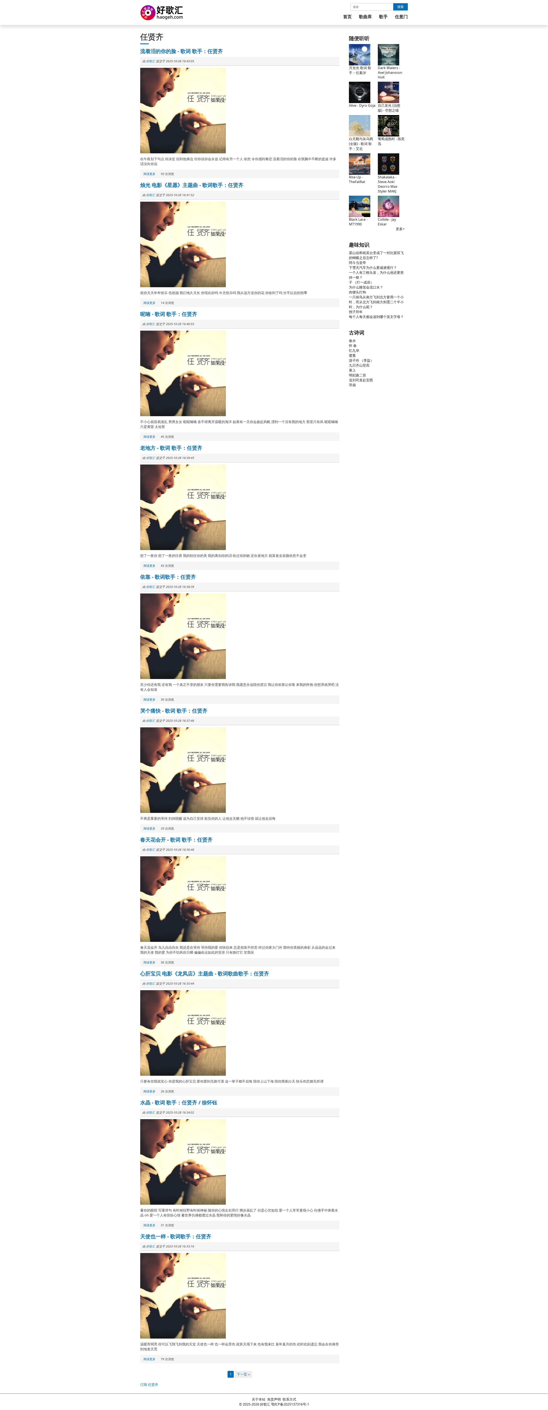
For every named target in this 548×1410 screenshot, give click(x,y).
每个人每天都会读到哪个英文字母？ (376, 316)
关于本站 (258, 1399)
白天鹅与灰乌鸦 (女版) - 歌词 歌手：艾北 (361, 143)
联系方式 (289, 1399)
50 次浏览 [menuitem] (167, 174)
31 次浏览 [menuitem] (167, 1225)
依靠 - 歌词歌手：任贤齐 (168, 576)
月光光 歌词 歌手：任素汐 (360, 70)
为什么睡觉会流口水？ (366, 287)
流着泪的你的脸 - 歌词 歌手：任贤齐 (181, 51)
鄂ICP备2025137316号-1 (290, 1404)
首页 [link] (347, 16)
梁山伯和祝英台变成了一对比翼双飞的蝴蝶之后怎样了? (376, 255)
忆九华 (354, 350)
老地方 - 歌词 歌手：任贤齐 (171, 447)
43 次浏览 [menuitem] (167, 566)
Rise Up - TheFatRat (357, 179)
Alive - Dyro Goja (362, 105)
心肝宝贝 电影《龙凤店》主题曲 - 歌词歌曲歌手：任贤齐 (204, 973)
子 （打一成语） (361, 282)
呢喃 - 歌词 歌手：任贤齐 (168, 313)
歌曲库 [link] (365, 16)
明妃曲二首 (357, 375)
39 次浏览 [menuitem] (167, 699)
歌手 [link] (383, 16)
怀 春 (353, 345)
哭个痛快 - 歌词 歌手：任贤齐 (173, 710)
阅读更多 (149, 174)
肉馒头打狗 (357, 292)
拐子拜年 (356, 311)
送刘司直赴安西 (361, 380)
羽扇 (352, 385)
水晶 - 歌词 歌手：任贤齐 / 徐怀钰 (178, 1102)
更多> (400, 228)
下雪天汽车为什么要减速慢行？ (373, 267)
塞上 (352, 370)
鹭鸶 (352, 355)
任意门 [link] (401, 16)
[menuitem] (347, 16)
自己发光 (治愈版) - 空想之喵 (389, 108)
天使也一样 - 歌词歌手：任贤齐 (175, 1236)
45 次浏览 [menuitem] (167, 437)
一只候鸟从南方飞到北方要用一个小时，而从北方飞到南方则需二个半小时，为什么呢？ (376, 302)
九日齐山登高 (359, 365)
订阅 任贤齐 (149, 1384)
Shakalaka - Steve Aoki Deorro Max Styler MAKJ (387, 184)
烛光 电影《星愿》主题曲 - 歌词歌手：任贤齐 (191, 184)
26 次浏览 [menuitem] (167, 1091)
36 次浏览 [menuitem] (167, 962)
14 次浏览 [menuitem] (167, 303)
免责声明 (274, 1399)
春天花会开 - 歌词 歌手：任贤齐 (176, 839)
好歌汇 (150, 61)
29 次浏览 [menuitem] (167, 828)
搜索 (400, 7)
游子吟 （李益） (361, 360)
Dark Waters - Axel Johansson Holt (390, 72)
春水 (352, 340)
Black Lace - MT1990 (358, 221)
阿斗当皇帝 (357, 262)
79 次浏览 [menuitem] (167, 1359)
